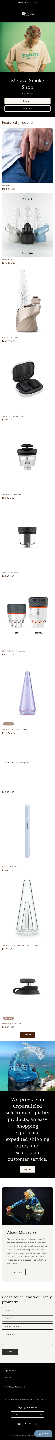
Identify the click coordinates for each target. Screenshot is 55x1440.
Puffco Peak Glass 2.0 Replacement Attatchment (20, 945)
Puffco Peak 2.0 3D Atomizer (12, 494)
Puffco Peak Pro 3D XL (10, 338)
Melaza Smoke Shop (23, 1435)
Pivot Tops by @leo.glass (16, 762)
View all (27, 1035)
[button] (5, 14)
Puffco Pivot (6, 185)
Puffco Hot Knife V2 (9, 867)
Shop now (27, 101)
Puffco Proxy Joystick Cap (11, 1023)
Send (9, 1352)
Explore (27, 1169)
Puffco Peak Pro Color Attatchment (15, 729)
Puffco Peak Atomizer (10, 573)
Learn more (27, 108)
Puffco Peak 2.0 (7, 259)
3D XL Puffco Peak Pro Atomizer (14, 651)
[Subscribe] (41, 1414)
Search (8, 1377)
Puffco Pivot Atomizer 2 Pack (12, 416)
